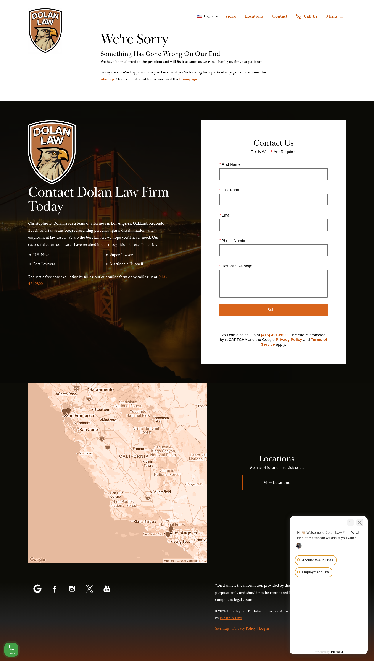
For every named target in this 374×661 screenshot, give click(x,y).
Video (230, 16)
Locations (254, 16)
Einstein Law (231, 617)
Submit (274, 310)
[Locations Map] (117, 473)
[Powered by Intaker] (337, 652)
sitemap (107, 79)
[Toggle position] (350, 522)
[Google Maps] (37, 589)
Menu (331, 16)
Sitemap (222, 628)
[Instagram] (72, 589)
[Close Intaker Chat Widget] (359, 522)
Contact (279, 16)
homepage (188, 79)
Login (264, 628)
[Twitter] (89, 589)
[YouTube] (106, 589)
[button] (207, 16)
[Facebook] (54, 589)
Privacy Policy (289, 339)
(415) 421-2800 (274, 335)
